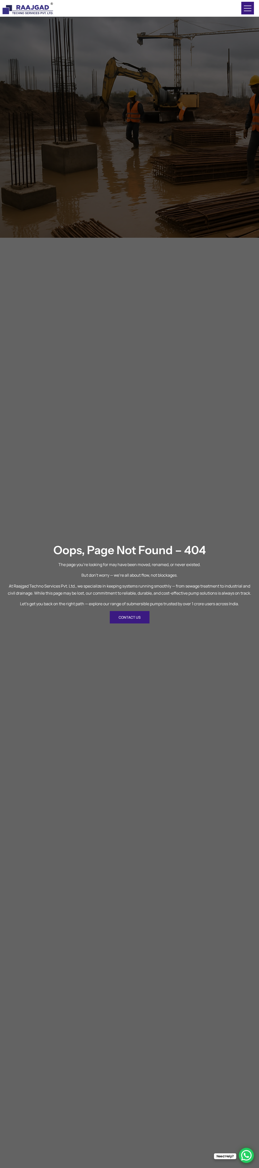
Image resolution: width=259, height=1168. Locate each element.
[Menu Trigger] (247, 8)
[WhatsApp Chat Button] (246, 1155)
